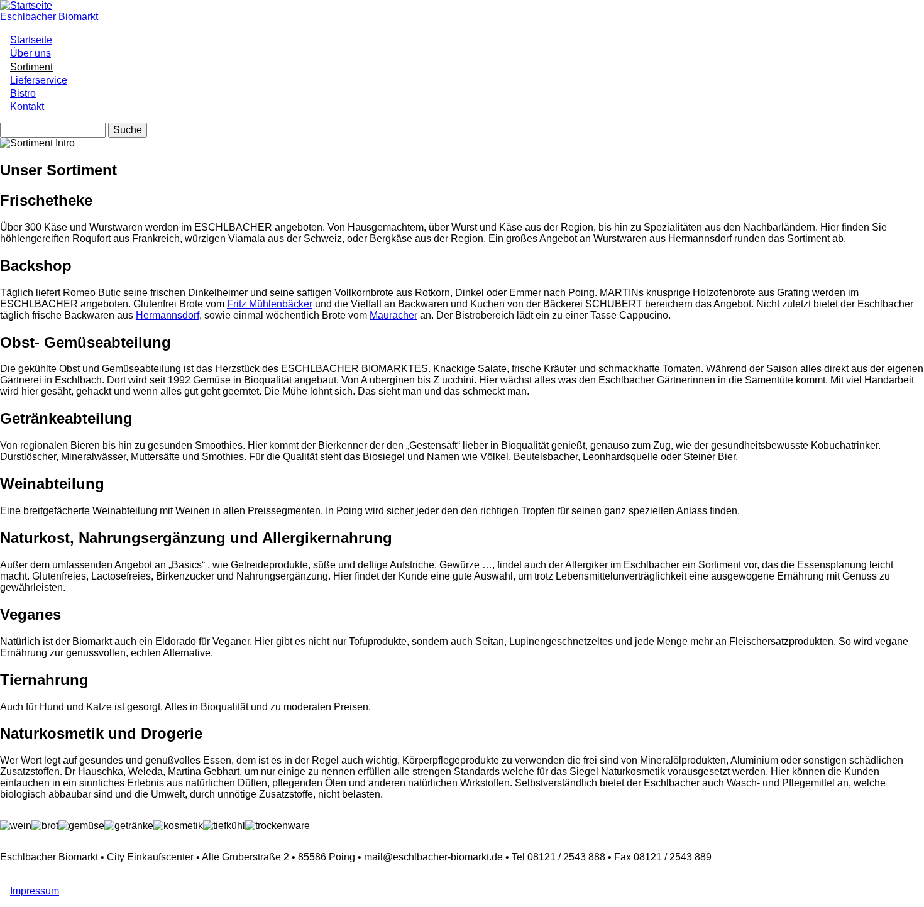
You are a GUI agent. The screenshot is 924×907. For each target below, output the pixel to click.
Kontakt (27, 106)
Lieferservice (38, 80)
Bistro (23, 93)
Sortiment (31, 67)
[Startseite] (26, 5)
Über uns (30, 53)
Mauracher (393, 315)
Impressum (34, 891)
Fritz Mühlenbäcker (269, 304)
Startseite (31, 40)
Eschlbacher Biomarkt (49, 16)
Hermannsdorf (167, 315)
